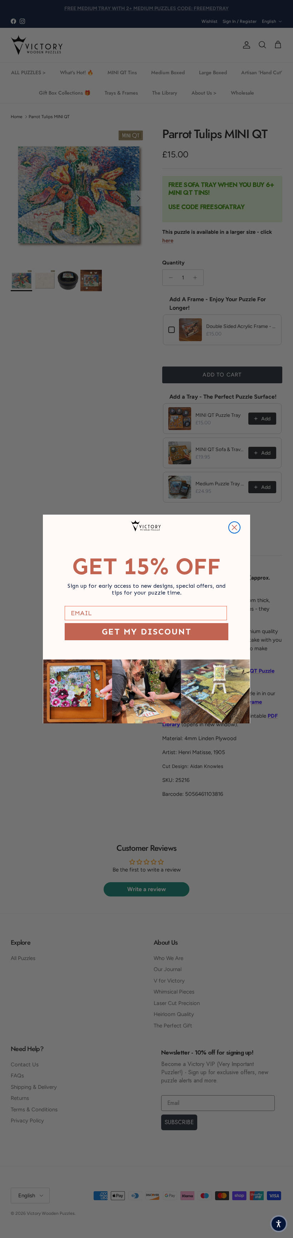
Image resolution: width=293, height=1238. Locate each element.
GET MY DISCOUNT (147, 631)
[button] (278, 1223)
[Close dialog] (234, 527)
